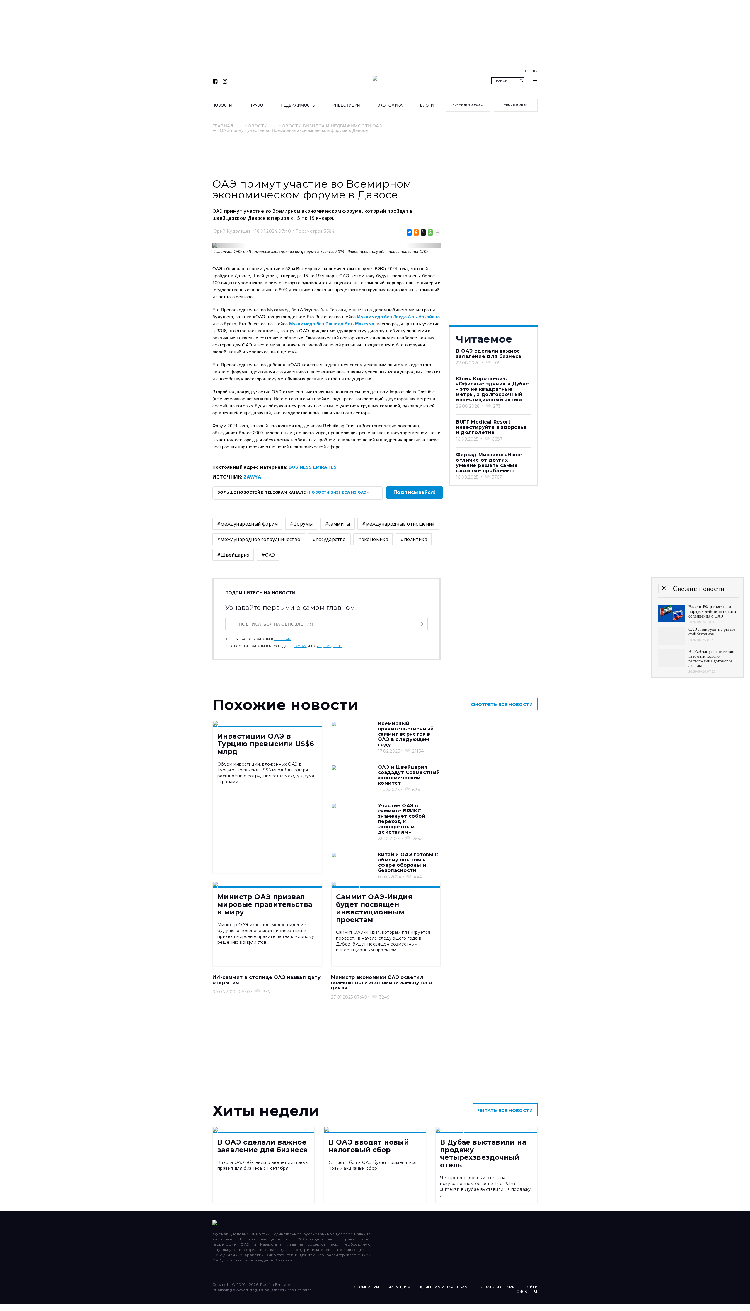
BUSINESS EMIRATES (313, 467)
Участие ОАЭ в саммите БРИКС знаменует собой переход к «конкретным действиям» (401, 819)
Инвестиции (346, 105)
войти (531, 1287)
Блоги (427, 105)
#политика (413, 539)
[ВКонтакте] (409, 232)
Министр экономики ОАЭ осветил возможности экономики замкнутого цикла (381, 983)
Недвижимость (298, 105)
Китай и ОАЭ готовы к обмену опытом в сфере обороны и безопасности (408, 862)
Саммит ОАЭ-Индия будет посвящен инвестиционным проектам (374, 908)
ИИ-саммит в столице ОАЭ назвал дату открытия (266, 980)
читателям (399, 1287)
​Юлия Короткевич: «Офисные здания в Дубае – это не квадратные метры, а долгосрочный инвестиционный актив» (492, 389)
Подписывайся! (414, 492)
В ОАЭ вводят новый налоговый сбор (369, 1146)
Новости (222, 105)
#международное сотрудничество (259, 539)
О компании (365, 1287)
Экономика (390, 105)
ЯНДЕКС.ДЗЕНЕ (329, 646)
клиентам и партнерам (444, 1287)
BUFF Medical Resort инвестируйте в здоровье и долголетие (491, 427)
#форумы (301, 524)
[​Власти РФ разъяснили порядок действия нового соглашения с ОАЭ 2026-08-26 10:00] (671, 620)
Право (256, 105)
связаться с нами (496, 1287)
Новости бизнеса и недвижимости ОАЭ (330, 125)
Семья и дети (516, 105)
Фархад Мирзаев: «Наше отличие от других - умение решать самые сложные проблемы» (489, 462)
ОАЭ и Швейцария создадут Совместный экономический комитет (409, 775)
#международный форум (247, 524)
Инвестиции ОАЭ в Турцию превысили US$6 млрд (265, 744)
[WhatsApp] (430, 232)
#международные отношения (398, 524)
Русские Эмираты (468, 105)
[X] (423, 232)
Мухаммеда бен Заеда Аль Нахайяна (398, 316)
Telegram (282, 639)
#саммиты (337, 524)
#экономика (373, 539)
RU (527, 71)
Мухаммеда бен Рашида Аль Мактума (331, 323)
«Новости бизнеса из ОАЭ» (338, 492)
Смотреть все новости (502, 704)
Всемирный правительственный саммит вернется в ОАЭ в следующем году (406, 734)
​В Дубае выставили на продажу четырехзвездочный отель (483, 1153)
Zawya (252, 477)
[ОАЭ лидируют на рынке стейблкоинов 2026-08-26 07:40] (671, 643)
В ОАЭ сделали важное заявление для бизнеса (488, 353)
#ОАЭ (268, 555)
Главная (222, 125)
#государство (329, 539)
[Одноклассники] (416, 232)
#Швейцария (233, 555)
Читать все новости (505, 1110)
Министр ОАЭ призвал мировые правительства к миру (264, 904)
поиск (521, 1291)
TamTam (300, 646)
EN (535, 71)
